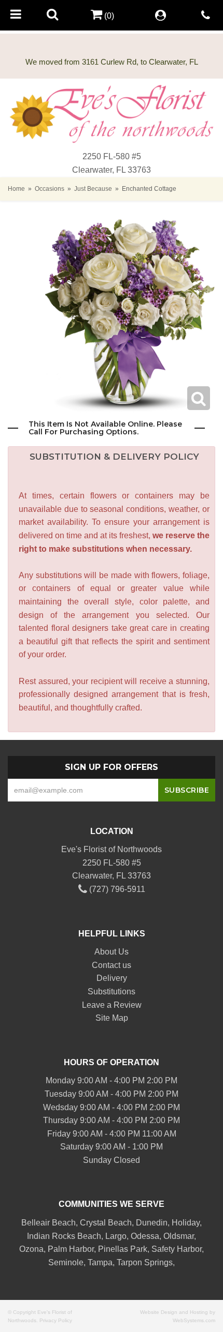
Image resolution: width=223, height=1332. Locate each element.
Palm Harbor (71, 1249)
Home (16, 188)
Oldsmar (178, 1236)
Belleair (35, 1222)
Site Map (111, 1017)
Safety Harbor (176, 1249)
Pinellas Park (122, 1249)
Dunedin (152, 1222)
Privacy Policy (55, 1320)
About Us (111, 951)
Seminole (65, 1262)
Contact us (111, 965)
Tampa (100, 1262)
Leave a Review (112, 1005)
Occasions (49, 188)
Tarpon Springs (145, 1262)
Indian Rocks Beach (64, 1236)
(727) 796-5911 (116, 889)
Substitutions (111, 991)
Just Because (93, 188)
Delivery (111, 978)
